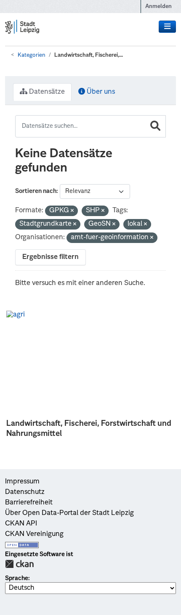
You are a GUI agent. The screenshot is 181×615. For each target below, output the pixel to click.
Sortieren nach (35, 191)
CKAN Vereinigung (34, 534)
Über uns (100, 92)
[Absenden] (155, 126)
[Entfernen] (72, 211)
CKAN (19, 564)
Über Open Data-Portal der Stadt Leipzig (69, 513)
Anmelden (158, 6)
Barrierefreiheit (29, 502)
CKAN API (21, 523)
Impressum (22, 481)
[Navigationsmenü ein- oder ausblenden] (167, 27)
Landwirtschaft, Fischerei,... (88, 55)
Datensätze (46, 92)
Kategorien (31, 55)
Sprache (16, 578)
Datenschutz (25, 492)
